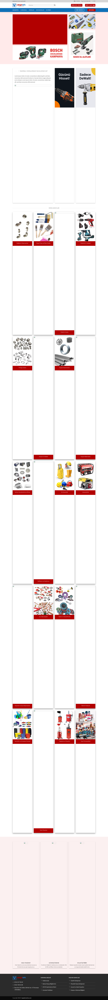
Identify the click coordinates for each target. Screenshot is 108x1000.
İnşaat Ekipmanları (64, 367)
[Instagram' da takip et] (93, 1)
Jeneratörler (85, 492)
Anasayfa (15, 10)
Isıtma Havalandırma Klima (22, 492)
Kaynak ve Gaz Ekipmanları (22, 705)
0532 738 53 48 (18, 985)
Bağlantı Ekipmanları (22, 243)
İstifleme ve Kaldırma (43, 581)
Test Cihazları (43, 830)
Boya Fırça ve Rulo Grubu (43, 243)
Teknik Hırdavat (85, 705)
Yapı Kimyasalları (85, 741)
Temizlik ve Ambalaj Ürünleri (22, 741)
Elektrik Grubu (64, 332)
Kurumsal (24, 10)
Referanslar (40, 10)
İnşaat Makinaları (85, 456)
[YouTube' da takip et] (94, 1)
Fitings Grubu (22, 367)
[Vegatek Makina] (19, 5)
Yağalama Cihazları (64, 741)
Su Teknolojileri (43, 616)
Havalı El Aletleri (43, 456)
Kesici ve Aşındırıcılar (64, 616)
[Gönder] (54, 5)
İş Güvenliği (64, 492)
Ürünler (31, 10)
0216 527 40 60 (18, 982)
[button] (76, 5)
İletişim (48, 10)
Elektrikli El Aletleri (85, 243)
